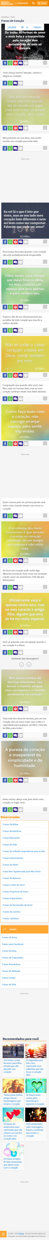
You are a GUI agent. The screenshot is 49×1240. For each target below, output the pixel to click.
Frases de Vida (10, 844)
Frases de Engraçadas (12, 957)
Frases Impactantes (12, 898)
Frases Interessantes (13, 857)
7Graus (21, 1233)
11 (27, 27)
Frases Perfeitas (10, 824)
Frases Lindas (8, 977)
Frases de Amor (9, 937)
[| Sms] (20, 63)
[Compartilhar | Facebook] (5, 63)
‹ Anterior (11, 27)
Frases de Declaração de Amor (18, 904)
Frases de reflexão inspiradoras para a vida (24, 851)
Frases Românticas (12, 831)
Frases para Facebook (12, 944)
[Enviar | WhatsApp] (10, 63)
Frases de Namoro (12, 878)
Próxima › (38, 27)
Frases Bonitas (9, 950)
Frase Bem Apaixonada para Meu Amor (22, 871)
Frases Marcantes (11, 837)
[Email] (26, 63)
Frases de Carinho (11, 911)
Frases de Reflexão (11, 970)
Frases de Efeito (10, 864)
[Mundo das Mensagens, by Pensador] (13, 3)
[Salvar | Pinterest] (15, 63)
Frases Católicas (11, 918)
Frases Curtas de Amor (14, 884)
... (45, 62)
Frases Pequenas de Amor (15, 891)
